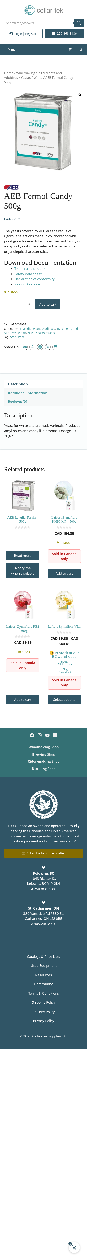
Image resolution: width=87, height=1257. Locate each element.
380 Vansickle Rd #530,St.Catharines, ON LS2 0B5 (43, 913)
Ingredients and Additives (37, 329)
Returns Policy (43, 1011)
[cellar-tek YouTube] (47, 735)
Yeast (31, 333)
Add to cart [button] (64, 573)
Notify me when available (22, 571)
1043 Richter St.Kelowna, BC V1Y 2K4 (43, 878)
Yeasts (26, 77)
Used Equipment (44, 965)
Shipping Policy (43, 1002)
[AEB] (11, 188)
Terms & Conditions (43, 993)
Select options (64, 699)
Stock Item (17, 337)
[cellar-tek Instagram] (40, 735)
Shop (44, 747)
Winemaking (25, 73)
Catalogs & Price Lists (43, 956)
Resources (43, 975)
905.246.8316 (45, 923)
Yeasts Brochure (27, 284)
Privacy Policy (43, 1020)
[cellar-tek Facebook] (32, 735)
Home (8, 73)
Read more (23, 555)
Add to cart (47, 304)
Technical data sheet (30, 268)
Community (43, 984)
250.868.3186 (45, 888)
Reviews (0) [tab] (17, 401)
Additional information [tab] (27, 393)
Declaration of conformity (34, 279)
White (38, 77)
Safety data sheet (28, 274)
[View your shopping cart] (70, 49)
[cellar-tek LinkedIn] (55, 735)
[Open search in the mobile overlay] (43, 23)
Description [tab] (18, 384)
